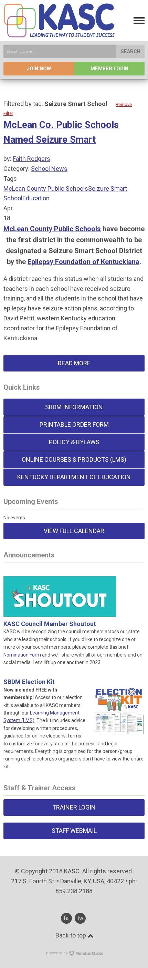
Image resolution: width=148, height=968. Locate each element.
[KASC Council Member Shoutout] (59, 608)
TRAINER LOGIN (74, 807)
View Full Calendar (74, 530)
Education (36, 198)
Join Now (39, 69)
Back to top (71, 935)
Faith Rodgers (31, 158)
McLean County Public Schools (45, 188)
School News (49, 168)
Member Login (109, 69)
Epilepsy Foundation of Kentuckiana (83, 262)
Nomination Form (22, 655)
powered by (57, 953)
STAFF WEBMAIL (74, 830)
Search (130, 52)
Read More (74, 363)
